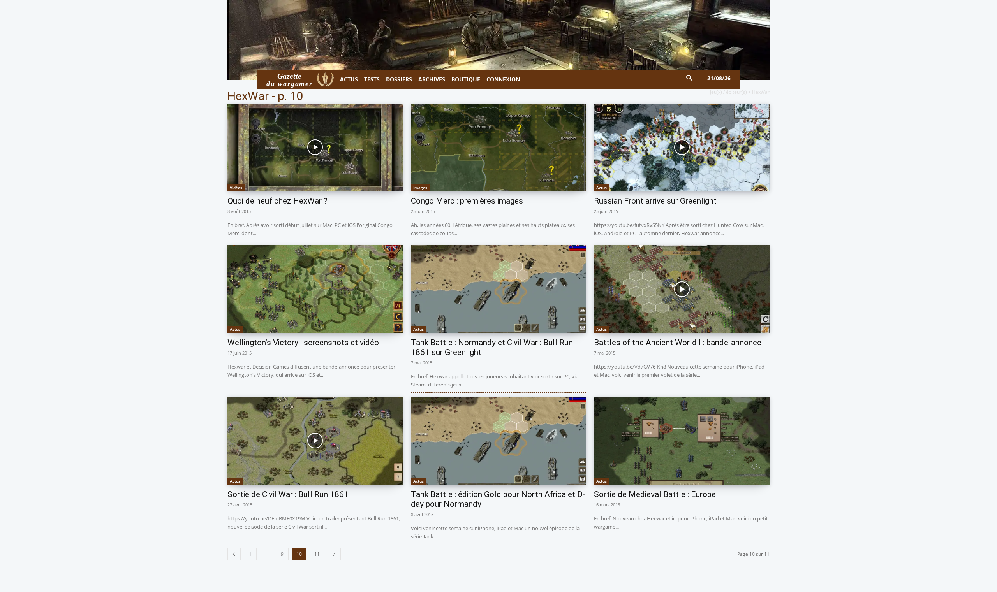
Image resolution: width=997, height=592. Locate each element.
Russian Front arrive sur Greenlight (655, 201)
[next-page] (334, 554)
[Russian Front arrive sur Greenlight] (682, 147)
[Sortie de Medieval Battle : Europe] (682, 440)
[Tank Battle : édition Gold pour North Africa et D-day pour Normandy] (499, 440)
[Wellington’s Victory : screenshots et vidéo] (315, 289)
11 (317, 554)
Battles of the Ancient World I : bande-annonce (677, 342)
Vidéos (236, 187)
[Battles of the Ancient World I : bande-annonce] (682, 289)
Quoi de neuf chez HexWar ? (277, 201)
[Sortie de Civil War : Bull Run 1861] (315, 440)
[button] (689, 78)
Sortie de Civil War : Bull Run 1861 (288, 494)
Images (420, 187)
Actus (601, 187)
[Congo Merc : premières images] (499, 147)
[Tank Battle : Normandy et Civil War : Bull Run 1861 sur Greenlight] (499, 289)
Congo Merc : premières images (467, 201)
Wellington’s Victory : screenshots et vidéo (303, 342)
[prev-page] (234, 554)
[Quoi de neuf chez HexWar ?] (315, 147)
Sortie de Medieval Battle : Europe (655, 494)
